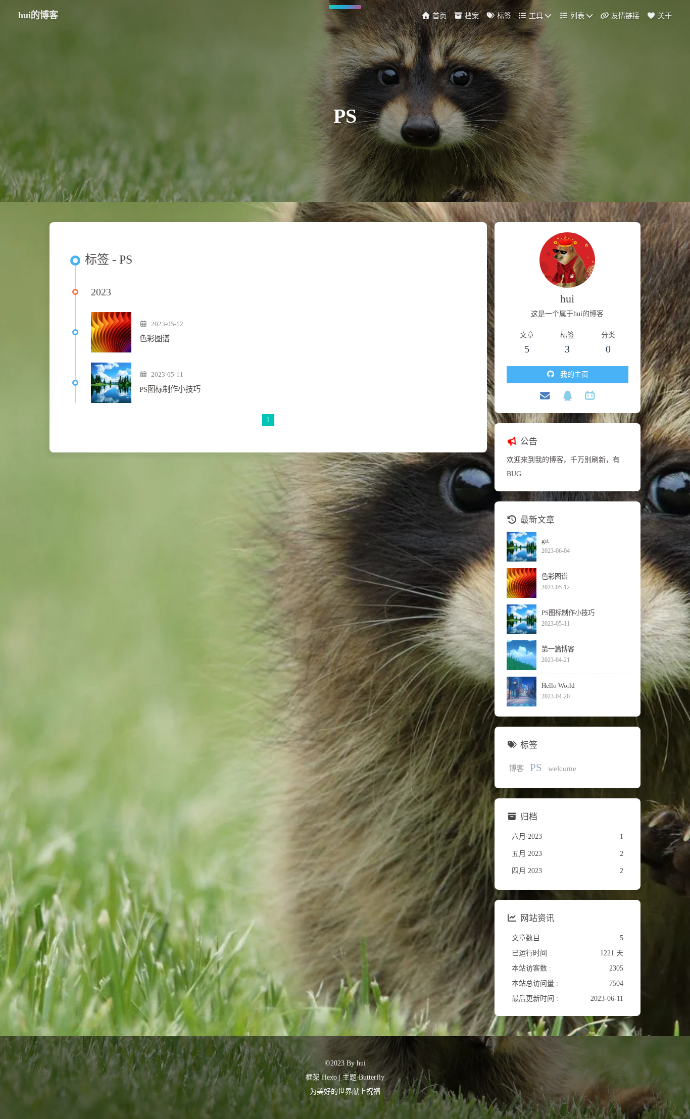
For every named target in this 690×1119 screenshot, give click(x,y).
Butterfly (371, 1077)
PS (536, 767)
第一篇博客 (557, 649)
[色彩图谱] (111, 332)
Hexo (329, 1077)
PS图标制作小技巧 (170, 389)
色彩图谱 (154, 338)
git (545, 540)
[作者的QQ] (567, 396)
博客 (516, 768)
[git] (521, 547)
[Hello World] (521, 691)
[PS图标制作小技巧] (111, 383)
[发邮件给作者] (545, 396)
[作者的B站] (590, 396)
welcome (562, 768)
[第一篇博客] (521, 655)
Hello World (558, 685)
